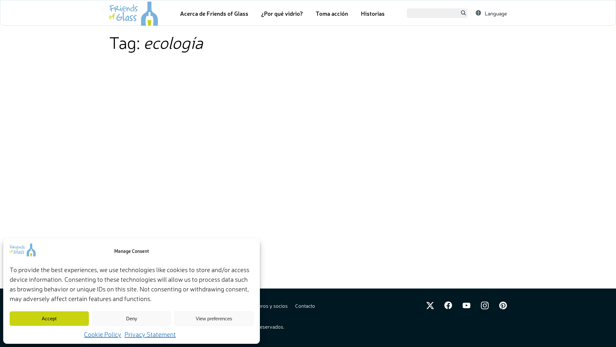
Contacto (305, 305)
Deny (131, 318)
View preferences (214, 318)
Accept (49, 318)
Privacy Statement (150, 334)
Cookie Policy (102, 334)
